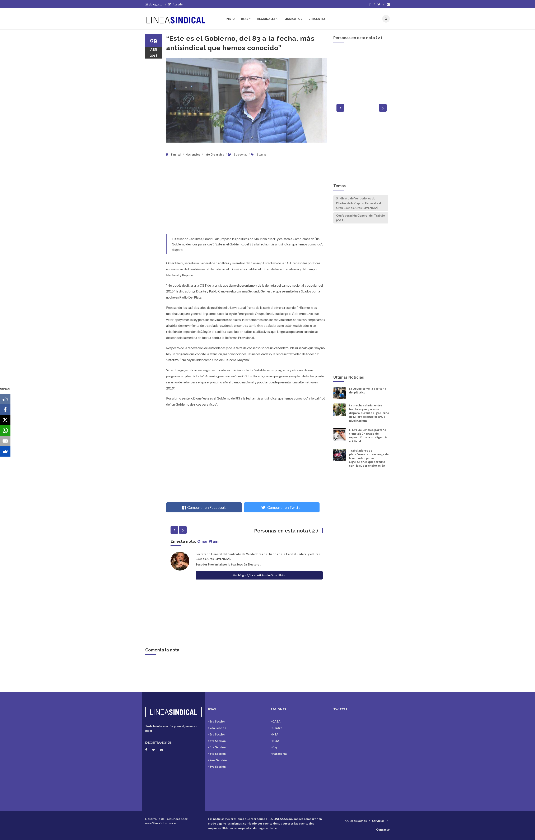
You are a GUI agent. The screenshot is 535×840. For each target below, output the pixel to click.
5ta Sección (218, 747)
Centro (277, 728)
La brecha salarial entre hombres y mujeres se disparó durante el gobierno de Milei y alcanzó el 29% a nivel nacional (369, 413)
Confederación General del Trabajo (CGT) (360, 218)
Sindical (176, 154)
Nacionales (193, 154)
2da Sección (218, 728)
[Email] (5, 441)
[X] (5, 420)
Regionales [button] (266, 19)
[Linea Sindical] (179, 18)
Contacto (383, 829)
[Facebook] (372, 4)
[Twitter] (380, 4)
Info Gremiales (214, 154)
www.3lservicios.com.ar (160, 823)
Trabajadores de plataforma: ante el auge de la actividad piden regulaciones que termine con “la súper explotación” (369, 458)
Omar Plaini (208, 541)
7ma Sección (218, 760)
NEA (275, 734)
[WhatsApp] (5, 430)
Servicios (378, 820)
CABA (276, 721)
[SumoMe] (5, 451)
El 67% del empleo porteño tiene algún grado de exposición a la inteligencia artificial (368, 435)
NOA (275, 741)
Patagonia (279, 753)
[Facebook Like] (5, 399)
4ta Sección (218, 741)
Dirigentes (317, 19)
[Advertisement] (246, 199)
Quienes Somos (356, 820)
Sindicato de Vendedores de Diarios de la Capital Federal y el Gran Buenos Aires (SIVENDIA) (358, 203)
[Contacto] (388, 4)
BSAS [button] (244, 19)
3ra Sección (217, 734)
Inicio (230, 19)
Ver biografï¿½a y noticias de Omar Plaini (259, 575)
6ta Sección (218, 753)
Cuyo (275, 747)
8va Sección (218, 766)
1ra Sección (217, 721)
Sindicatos (293, 19)
